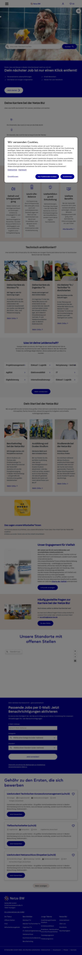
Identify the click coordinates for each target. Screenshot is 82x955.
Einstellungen (13, 176)
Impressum (22, 170)
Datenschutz (12, 170)
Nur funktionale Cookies (47, 177)
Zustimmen (67, 177)
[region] (41, 160)
